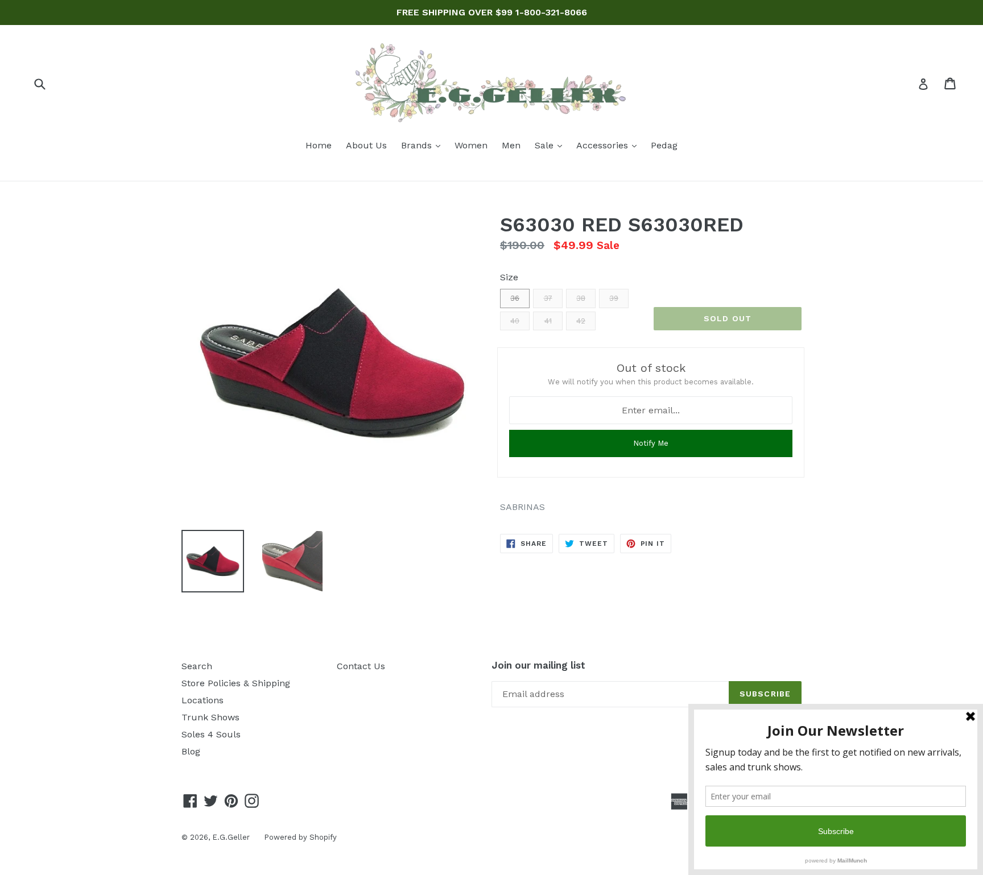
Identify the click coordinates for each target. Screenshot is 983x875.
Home (318, 145)
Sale (551, 145)
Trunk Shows (210, 717)
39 (613, 298)
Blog (190, 751)
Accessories (609, 145)
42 (580, 321)
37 (548, 298)
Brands (423, 145)
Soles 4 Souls (211, 734)
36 (514, 298)
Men (511, 145)
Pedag (664, 145)
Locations (202, 700)
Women (471, 145)
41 (548, 321)
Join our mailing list (538, 665)
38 (580, 298)
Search (196, 666)
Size (509, 277)
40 (514, 321)
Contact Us (361, 666)
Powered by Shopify (300, 837)
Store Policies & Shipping (235, 683)
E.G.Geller (231, 837)
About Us (366, 145)
